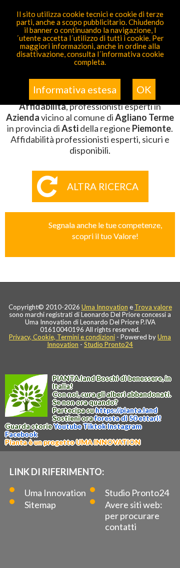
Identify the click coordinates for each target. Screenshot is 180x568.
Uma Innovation (105, 307)
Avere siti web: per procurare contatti (133, 515)
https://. (127, 410)
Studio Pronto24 (108, 344)
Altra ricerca (102, 186)
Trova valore (153, 307)
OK (144, 89)
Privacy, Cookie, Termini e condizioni (62, 337)
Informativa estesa (74, 89)
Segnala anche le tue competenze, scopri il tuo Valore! (105, 230)
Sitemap (40, 504)
